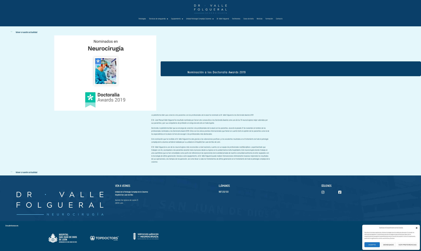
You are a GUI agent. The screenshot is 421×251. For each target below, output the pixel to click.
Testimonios (236, 19)
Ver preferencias (408, 245)
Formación (269, 19)
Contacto (279, 19)
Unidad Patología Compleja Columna (198, 19)
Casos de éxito (248, 19)
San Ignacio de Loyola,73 (129, 200)
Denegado (388, 245)
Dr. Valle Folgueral (223, 19)
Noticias (259, 19)
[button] (417, 228)
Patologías (142, 19)
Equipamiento (176, 19)
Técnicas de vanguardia (157, 19)
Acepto (372, 245)
